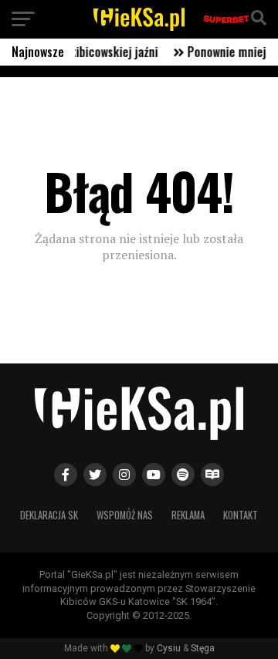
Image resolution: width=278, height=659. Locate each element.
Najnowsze (38, 51)
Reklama (188, 515)
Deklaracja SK (49, 515)
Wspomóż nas (125, 515)
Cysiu (169, 648)
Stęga (203, 648)
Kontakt (240, 515)
